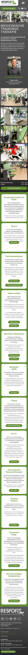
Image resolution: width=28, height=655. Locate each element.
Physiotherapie (5, 631)
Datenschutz (16, 628)
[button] (23, 3)
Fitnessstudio (4, 636)
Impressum (9, 628)
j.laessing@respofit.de (14, 83)
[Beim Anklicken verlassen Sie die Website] (25, 8)
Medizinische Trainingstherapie (9, 634)
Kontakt (3, 628)
